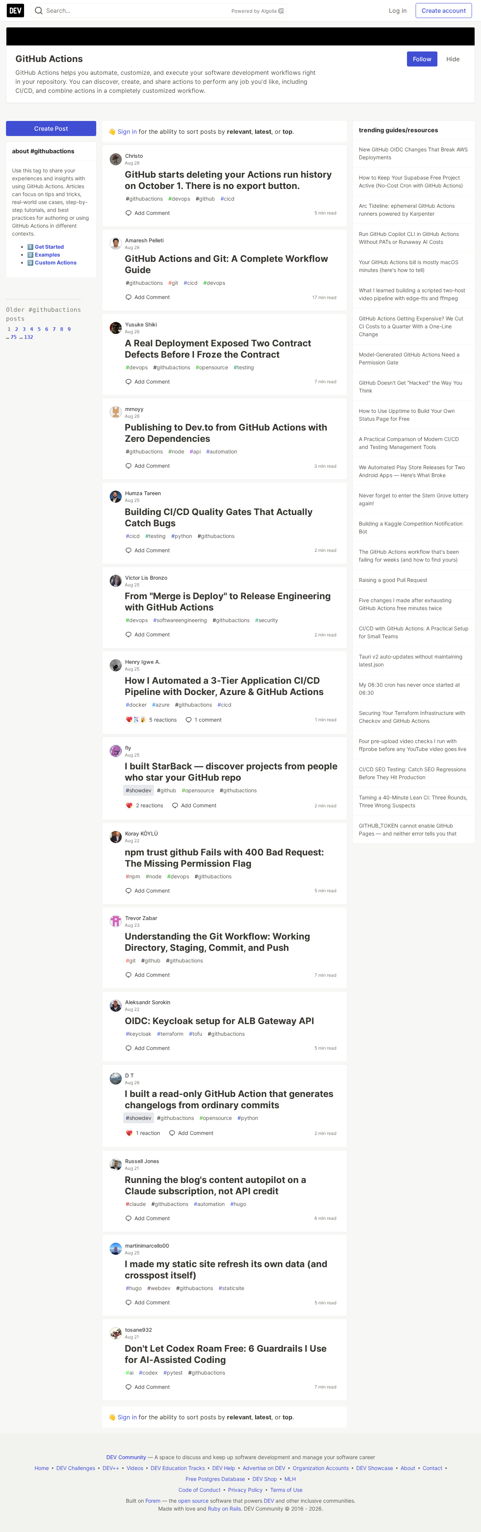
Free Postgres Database (215, 1479)
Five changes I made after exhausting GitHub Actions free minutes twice (405, 604)
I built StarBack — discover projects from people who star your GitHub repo (231, 772)
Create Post (51, 128)
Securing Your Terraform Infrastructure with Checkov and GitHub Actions (412, 717)
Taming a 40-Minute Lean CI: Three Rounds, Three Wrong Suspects (413, 801)
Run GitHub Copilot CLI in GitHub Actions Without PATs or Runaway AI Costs (409, 238)
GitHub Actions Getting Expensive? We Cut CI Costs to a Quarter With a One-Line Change (411, 326)
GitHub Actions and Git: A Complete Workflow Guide (226, 264)
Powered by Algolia (254, 11)
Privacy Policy (245, 1490)
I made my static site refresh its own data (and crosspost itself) (226, 1270)
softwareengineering (180, 620)
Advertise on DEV (264, 1468)
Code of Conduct (199, 1490)
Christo (134, 156)
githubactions (144, 198)
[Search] (38, 11)
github (205, 198)
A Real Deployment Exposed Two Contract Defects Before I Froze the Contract (218, 349)
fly (128, 748)
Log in (398, 10)
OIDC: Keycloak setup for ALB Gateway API (219, 1020)
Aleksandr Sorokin (147, 1002)
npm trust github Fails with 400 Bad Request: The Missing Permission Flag (224, 858)
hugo (238, 1204)
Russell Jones (142, 1161)
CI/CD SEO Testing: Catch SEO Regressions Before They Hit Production (412, 773)
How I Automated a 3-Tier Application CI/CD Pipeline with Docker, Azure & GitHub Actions (224, 686)
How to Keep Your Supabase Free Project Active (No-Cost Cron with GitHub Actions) (411, 181)
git (173, 283)
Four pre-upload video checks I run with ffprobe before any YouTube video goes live (412, 745)
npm (133, 876)
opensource (212, 367)
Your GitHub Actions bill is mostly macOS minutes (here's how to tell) (408, 266)
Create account (444, 10)
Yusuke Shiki (141, 324)
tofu (195, 1033)
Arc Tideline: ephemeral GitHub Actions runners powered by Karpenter (407, 209)
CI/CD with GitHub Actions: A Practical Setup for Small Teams (414, 632)
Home (42, 1468)
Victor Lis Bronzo (146, 577)
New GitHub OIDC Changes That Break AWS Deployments (413, 153)
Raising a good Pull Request (393, 580)
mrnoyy (134, 409)
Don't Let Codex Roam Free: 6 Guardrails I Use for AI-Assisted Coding (226, 1354)
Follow (422, 59)
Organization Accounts (321, 1468)
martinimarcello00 (147, 1245)
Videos (135, 1468)
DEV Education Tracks (178, 1468)
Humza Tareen (143, 493)
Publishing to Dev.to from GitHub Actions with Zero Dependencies (226, 433)
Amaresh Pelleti (144, 240)
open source (193, 1500)
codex (148, 1372)
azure (160, 704)
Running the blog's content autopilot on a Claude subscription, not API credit (215, 1185)
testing (244, 367)
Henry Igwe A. (142, 662)
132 (28, 337)
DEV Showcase (374, 1468)
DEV (269, 1500)
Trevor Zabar (141, 918)
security (266, 620)
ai (129, 1372)
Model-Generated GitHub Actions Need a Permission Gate (409, 358)
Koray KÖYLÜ (141, 833)
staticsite (231, 1288)
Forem (152, 1500)
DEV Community (126, 1457)
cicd (227, 198)
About (408, 1468)
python (181, 536)
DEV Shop (265, 1479)
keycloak (138, 1033)
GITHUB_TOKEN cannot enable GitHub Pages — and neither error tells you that (408, 829)
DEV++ (111, 1468)
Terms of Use (286, 1490)
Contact (432, 1468)
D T (129, 1075)
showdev (138, 790)
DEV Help (223, 1468)
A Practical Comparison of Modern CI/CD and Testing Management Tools (409, 443)
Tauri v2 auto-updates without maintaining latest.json (411, 660)
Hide (453, 59)
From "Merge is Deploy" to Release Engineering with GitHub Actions (228, 602)
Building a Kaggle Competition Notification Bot (411, 527)
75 (14, 337)
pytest (173, 1372)
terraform (170, 1033)
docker (136, 704)
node (176, 451)
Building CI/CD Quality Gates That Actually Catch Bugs (219, 517)
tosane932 (138, 1330)
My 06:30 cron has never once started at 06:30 (409, 688)
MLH (290, 1479)
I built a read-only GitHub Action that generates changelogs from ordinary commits (229, 1099)
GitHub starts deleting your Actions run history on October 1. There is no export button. (228, 180)
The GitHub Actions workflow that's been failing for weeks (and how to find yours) (409, 555)
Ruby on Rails (224, 1508)
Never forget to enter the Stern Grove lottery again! (414, 499)
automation (221, 451)
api (195, 451)
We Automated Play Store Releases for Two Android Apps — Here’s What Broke (412, 471)
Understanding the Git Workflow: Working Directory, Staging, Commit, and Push (217, 942)
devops (179, 198)
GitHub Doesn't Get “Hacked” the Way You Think (410, 386)
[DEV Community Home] (15, 10)
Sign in (127, 131)
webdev (159, 1288)
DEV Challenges (75, 1468)
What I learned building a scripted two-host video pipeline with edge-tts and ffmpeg (412, 294)
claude (136, 1204)
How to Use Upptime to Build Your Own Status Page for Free (407, 415)
